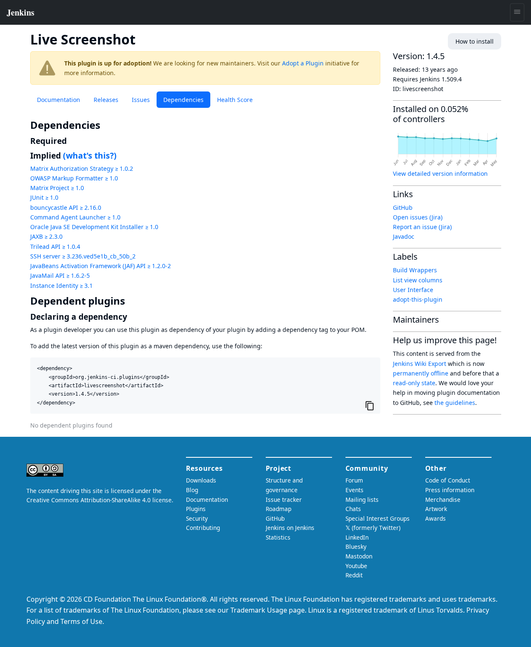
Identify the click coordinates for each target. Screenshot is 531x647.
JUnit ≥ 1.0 (44, 197)
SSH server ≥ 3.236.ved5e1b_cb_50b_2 (83, 256)
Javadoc (403, 236)
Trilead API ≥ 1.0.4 (55, 246)
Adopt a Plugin (303, 63)
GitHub (403, 207)
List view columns (417, 280)
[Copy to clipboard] (369, 405)
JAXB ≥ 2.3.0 (46, 236)
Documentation (58, 100)
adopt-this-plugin (417, 299)
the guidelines (454, 403)
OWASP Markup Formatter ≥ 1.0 (74, 178)
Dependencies (183, 100)
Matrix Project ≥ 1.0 (57, 188)
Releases (106, 100)
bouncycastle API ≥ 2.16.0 (65, 207)
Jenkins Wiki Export (419, 364)
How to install (474, 41)
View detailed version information (440, 173)
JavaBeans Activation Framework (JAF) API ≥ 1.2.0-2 (100, 266)
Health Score (235, 100)
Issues (141, 100)
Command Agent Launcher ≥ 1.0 (75, 217)
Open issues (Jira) (417, 217)
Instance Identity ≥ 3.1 (61, 286)
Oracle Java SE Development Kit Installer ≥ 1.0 (94, 227)
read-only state (414, 383)
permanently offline (420, 373)
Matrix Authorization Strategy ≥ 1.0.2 (81, 168)
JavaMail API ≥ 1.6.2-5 (60, 275)
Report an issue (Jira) (422, 227)
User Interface (413, 290)
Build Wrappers (415, 270)
